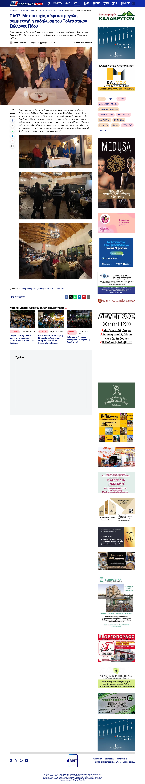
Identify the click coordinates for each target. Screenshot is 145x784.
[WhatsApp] (12, 130)
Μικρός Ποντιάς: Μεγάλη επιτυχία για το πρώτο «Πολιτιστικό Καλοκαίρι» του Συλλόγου (22, 339)
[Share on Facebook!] (12, 120)
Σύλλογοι (41, 10)
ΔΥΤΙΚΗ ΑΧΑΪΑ (123, 115)
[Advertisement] (116, 363)
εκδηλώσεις (25, 10)
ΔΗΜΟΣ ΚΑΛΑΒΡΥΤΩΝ (108, 109)
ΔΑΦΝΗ (121, 99)
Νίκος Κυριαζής (20, 43)
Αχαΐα (111, 99)
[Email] (12, 146)
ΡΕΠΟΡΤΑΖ (127, 125)
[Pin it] (12, 141)
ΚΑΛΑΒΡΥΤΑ (15, 331)
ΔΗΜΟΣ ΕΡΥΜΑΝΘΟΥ (108, 104)
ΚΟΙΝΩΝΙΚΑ (119, 120)
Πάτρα (115, 125)
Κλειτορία (103, 125)
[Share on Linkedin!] (12, 136)
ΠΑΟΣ (33, 10)
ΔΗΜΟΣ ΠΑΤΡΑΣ (106, 115)
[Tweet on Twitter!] (12, 125)
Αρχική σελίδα (14, 10)
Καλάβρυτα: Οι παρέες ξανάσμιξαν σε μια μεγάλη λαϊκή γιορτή (78, 339)
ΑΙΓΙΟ (101, 99)
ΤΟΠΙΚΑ (49, 10)
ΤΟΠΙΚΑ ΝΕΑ (58, 10)
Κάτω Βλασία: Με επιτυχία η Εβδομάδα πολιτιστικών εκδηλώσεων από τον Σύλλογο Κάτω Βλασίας (50, 339)
